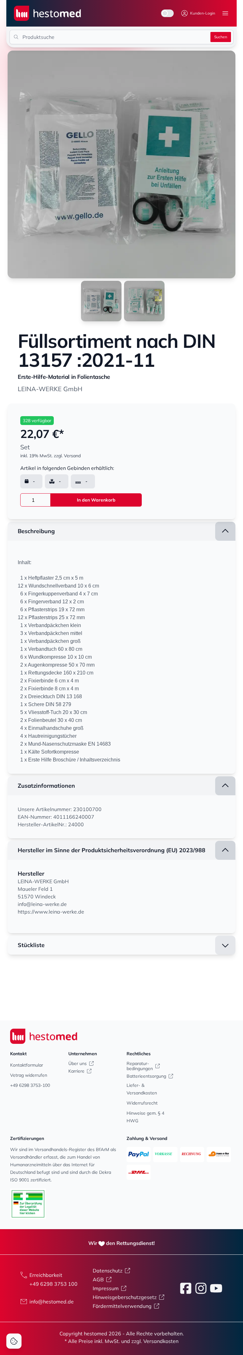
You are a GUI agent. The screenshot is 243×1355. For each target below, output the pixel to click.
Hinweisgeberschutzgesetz (125, 1297)
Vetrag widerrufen (28, 1075)
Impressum (106, 1288)
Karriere (76, 1071)
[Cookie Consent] (14, 1341)
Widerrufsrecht (142, 1103)
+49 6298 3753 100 (53, 1284)
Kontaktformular (26, 1065)
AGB (98, 1279)
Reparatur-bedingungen (140, 1066)
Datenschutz (107, 1270)
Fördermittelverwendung (122, 1306)
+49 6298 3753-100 (30, 1085)
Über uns (77, 1063)
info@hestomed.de (51, 1301)
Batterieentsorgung (146, 1076)
